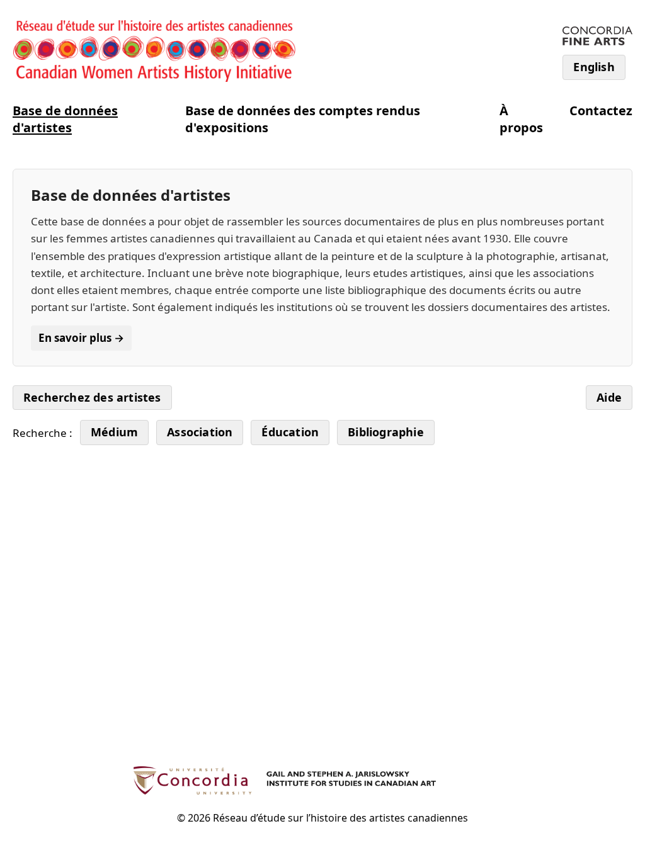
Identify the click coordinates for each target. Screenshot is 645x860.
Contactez (600, 110)
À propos (521, 119)
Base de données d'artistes (65, 119)
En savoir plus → (81, 338)
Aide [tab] (609, 397)
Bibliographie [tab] (386, 431)
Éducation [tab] (290, 431)
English (593, 66)
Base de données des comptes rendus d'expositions (302, 119)
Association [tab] (199, 431)
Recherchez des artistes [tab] (92, 397)
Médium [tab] (114, 431)
